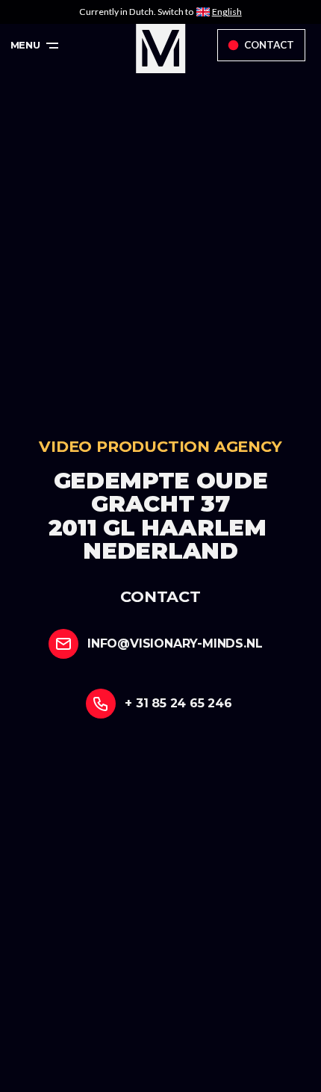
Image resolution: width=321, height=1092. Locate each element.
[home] (160, 48)
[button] (34, 45)
